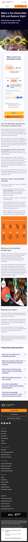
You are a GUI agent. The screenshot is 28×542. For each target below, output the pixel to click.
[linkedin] (9, 423)
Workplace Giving (5, 487)
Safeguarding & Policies (6, 501)
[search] (22, 2)
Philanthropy (4, 480)
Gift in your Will (4, 482)
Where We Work (4, 438)
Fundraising (4, 484)
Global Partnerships (5, 468)
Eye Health (3, 450)
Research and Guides (6, 457)
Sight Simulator (4, 454)
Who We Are (4, 431)
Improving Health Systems (7, 452)
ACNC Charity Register (8, 190)
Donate (2, 477)
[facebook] (2, 423)
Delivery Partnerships (6, 466)
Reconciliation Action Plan (7, 509)
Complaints (3, 496)
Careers (3, 441)
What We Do (4, 436)
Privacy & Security (5, 503)
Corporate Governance (6, 498)
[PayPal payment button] (14, 113)
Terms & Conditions (5, 506)
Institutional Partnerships (7, 471)
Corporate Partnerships (6, 463)
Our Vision (3, 433)
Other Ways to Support (6, 489)
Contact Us (3, 443)
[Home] (7, 2)
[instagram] (4, 423)
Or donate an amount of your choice (12, 90)
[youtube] (7, 423)
